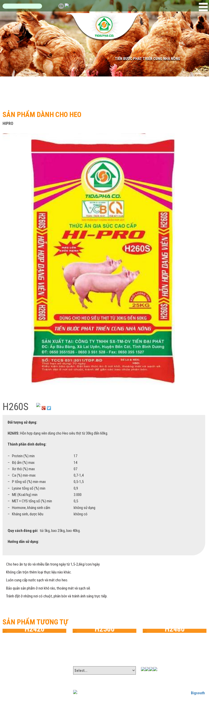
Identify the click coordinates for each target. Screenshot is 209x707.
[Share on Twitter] (49, 405)
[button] (203, 7)
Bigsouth (198, 693)
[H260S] (104, 262)
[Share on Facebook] (38, 405)
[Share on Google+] (44, 405)
